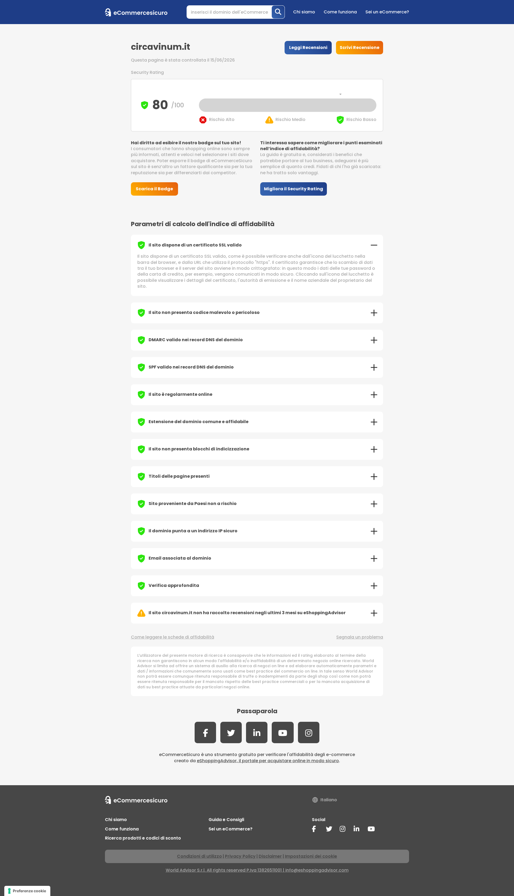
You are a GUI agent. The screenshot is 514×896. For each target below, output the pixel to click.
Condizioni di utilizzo (199, 856)
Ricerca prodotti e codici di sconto (143, 838)
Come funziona (340, 12)
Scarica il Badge (154, 189)
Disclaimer (270, 856)
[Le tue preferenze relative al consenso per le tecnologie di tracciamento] (27, 891)
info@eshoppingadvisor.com (317, 870)
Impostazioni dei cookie (311, 856)
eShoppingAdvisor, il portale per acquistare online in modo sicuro (268, 761)
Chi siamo (304, 12)
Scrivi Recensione (359, 47)
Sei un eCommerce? (387, 12)
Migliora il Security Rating (293, 189)
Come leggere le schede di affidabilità (172, 637)
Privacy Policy (240, 856)
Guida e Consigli (226, 820)
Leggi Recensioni (308, 47)
